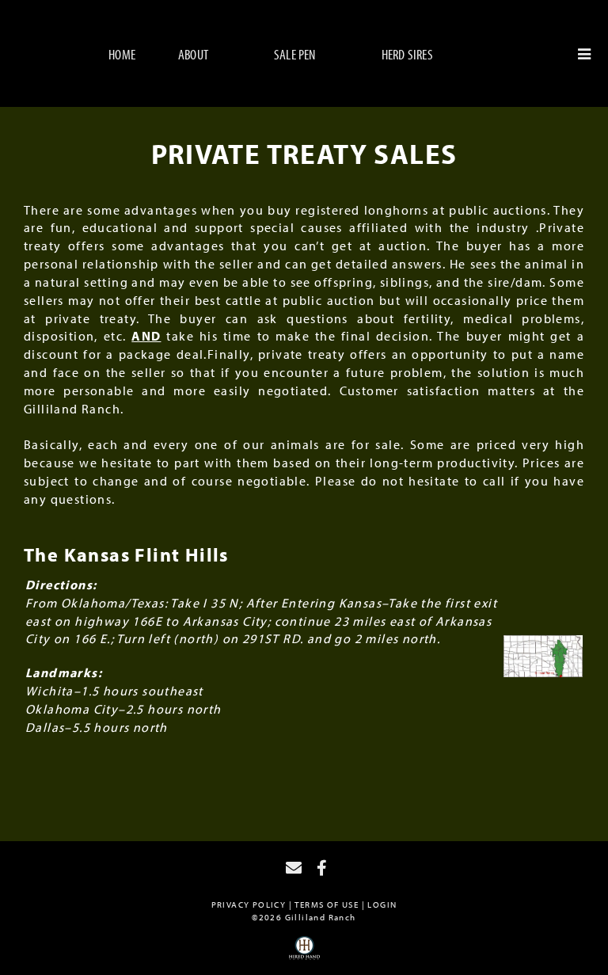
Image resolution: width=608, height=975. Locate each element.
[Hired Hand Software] (304, 953)
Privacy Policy (249, 904)
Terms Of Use (326, 904)
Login (382, 904)
